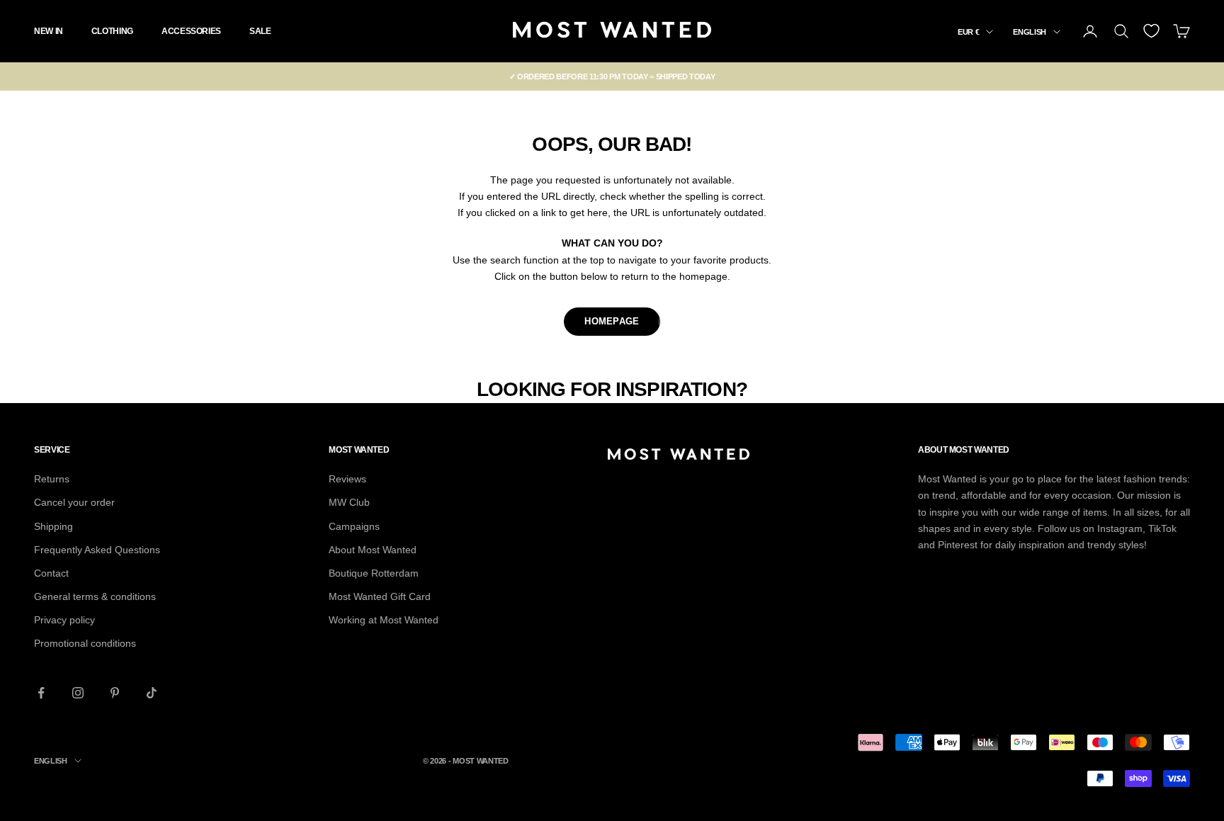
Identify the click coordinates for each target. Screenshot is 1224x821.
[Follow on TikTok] (151, 693)
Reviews (347, 479)
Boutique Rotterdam (374, 573)
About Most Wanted (372, 549)
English (1029, 32)
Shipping (53, 526)
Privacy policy (64, 619)
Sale (260, 31)
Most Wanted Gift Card (380, 596)
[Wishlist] (1151, 30)
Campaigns (354, 526)
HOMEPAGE (611, 321)
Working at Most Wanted (383, 619)
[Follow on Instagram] (78, 693)
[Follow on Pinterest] (115, 693)
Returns (51, 479)
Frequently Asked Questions (97, 549)
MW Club (349, 502)
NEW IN (48, 31)
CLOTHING (112, 31)
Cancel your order (74, 502)
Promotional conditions (85, 643)
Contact (51, 573)
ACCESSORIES (191, 31)
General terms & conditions (95, 596)
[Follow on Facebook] (41, 693)
